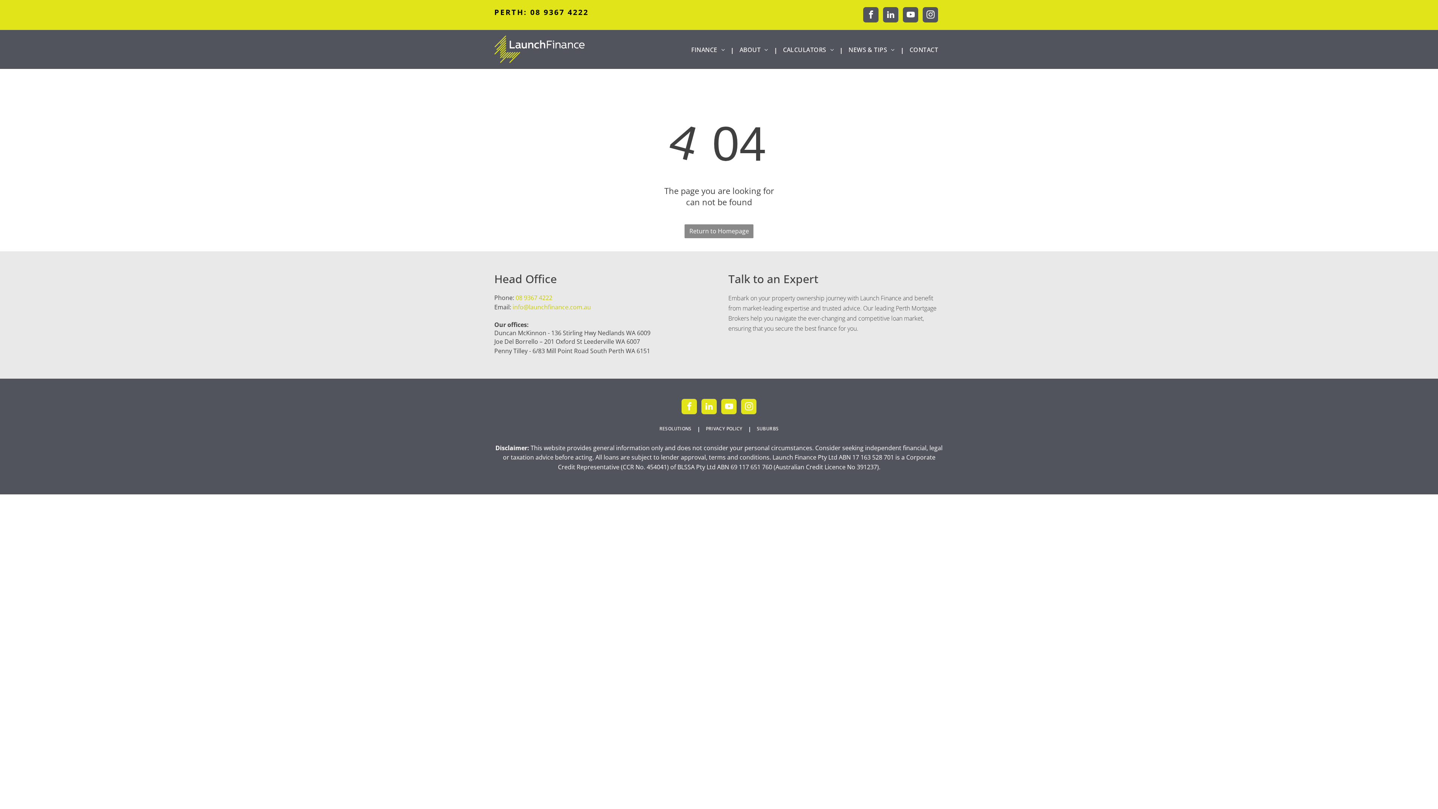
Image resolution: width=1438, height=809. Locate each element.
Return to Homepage (719, 231)
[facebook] (871, 15)
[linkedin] (890, 15)
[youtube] (910, 15)
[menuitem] (710, 50)
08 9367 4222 (534, 298)
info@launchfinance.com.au (552, 307)
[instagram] (930, 15)
